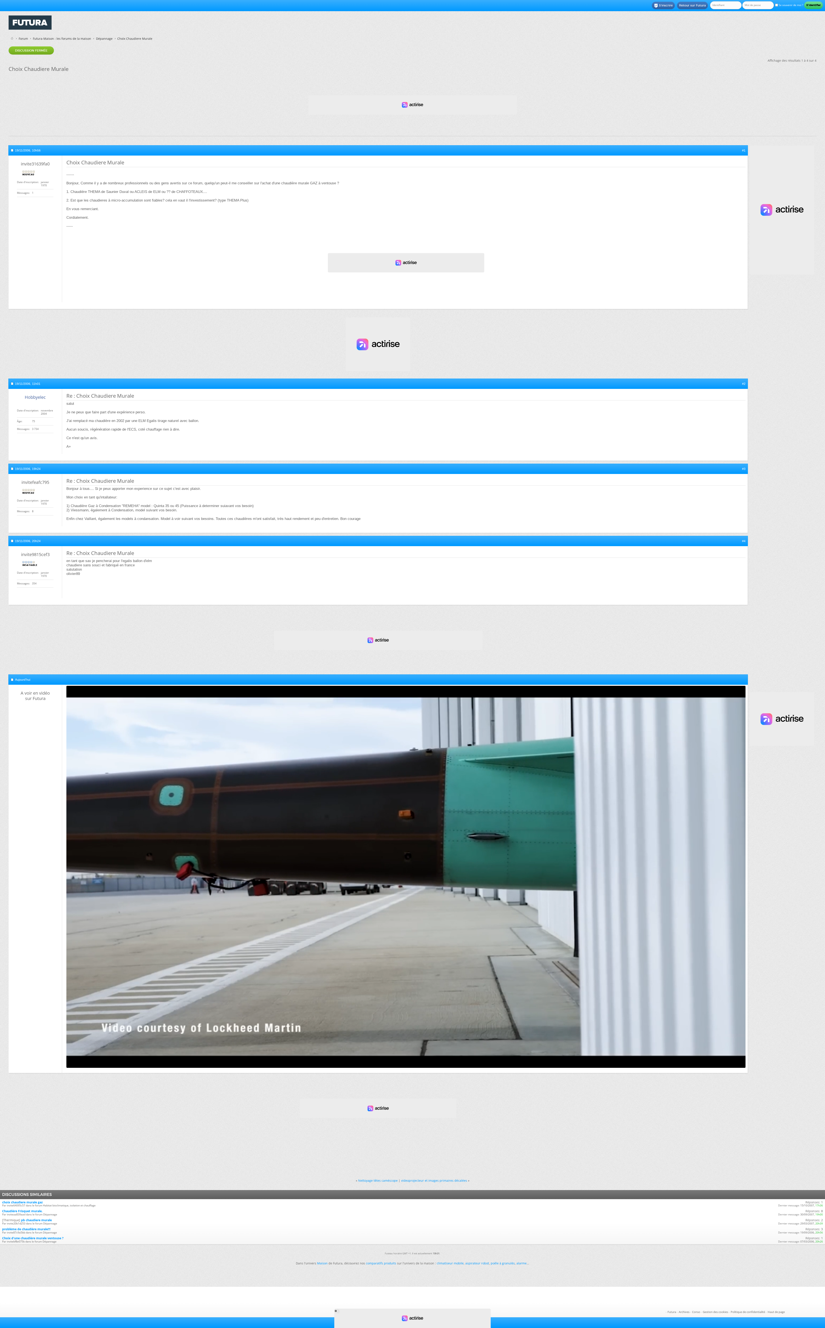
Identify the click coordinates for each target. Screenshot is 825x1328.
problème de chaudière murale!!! (26, 1229)
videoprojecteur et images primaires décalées (434, 1180)
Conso (696, 1312)
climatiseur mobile (450, 1263)
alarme (521, 1263)
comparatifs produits (381, 1263)
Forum (23, 39)
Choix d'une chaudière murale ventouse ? (33, 1238)
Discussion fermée (31, 50)
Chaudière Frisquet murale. (22, 1211)
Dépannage (104, 39)
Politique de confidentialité (748, 1312)
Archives (684, 1312)
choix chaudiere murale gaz (22, 1202)
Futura (672, 1312)
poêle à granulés (503, 1263)
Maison (322, 1263)
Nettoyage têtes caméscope (378, 1180)
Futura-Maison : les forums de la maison (62, 39)
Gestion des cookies (715, 1312)
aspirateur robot (477, 1263)
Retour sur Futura (692, 5)
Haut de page (776, 1312)
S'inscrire (663, 5)
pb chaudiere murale (36, 1220)
